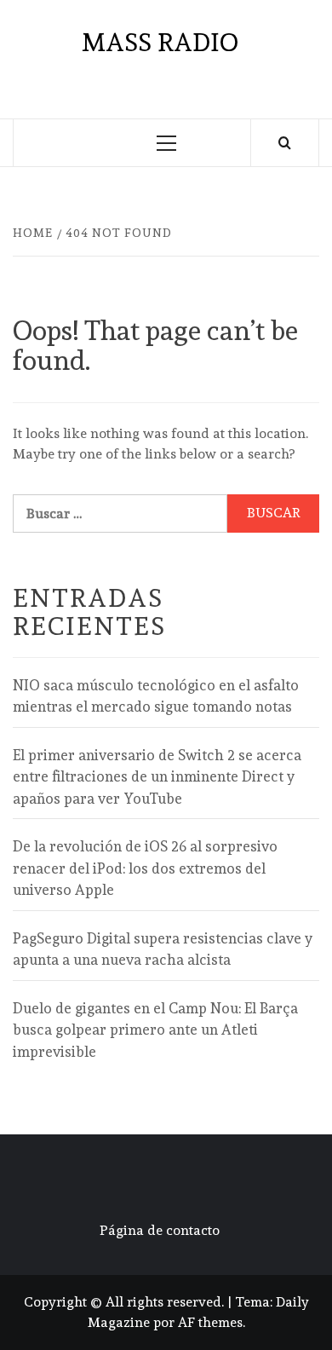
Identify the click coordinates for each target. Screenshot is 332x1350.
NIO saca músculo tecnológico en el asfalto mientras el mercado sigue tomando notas (156, 696)
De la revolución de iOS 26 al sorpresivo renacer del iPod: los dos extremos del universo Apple (145, 868)
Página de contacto (160, 1230)
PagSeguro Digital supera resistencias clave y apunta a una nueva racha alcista (162, 949)
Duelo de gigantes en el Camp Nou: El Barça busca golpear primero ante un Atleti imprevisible (155, 1030)
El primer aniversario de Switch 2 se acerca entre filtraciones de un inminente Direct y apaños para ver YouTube (157, 777)
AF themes (210, 1322)
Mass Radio (160, 42)
